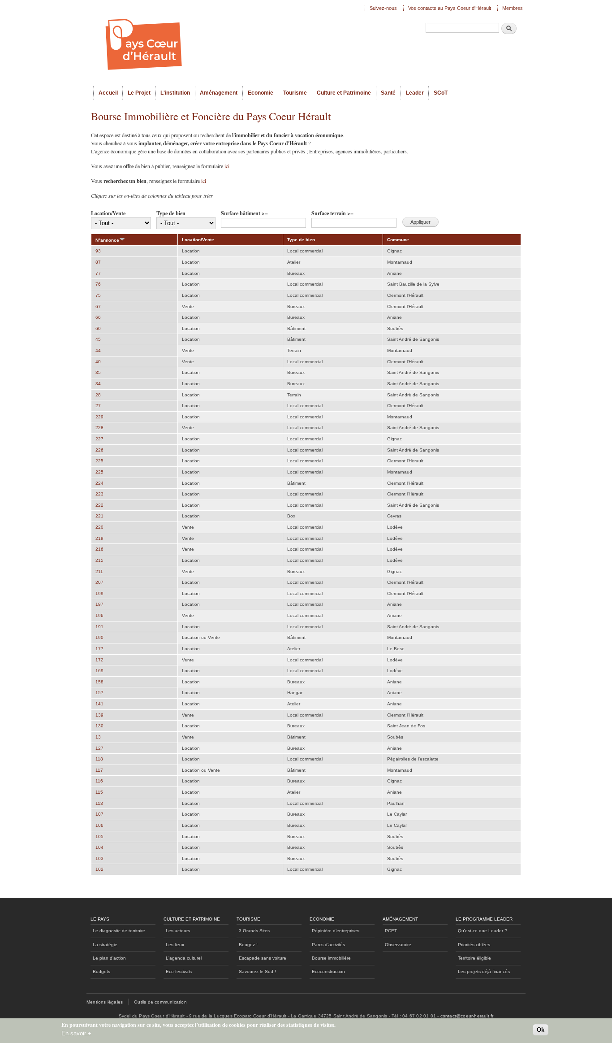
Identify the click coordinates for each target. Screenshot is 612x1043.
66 (98, 317)
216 (99, 549)
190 (99, 637)
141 (99, 703)
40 (98, 361)
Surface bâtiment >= (244, 213)
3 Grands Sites (254, 930)
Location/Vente (108, 213)
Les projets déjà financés (484, 971)
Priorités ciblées (474, 944)
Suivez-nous (383, 8)
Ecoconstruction (328, 971)
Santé (388, 93)
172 (99, 659)
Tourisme (295, 93)
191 (99, 626)
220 (99, 527)
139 (99, 715)
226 (99, 450)
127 (99, 748)
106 (99, 825)
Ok (540, 1030)
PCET (391, 930)
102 (99, 869)
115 (99, 792)
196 (99, 615)
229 (99, 416)
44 (98, 350)
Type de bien (170, 213)
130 (99, 725)
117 (99, 770)
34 (98, 383)
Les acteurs (178, 930)
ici (226, 165)
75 (98, 295)
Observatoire (398, 944)
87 (98, 262)
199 (99, 593)
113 (99, 803)
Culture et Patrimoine (344, 93)
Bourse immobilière (331, 958)
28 (98, 394)
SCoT (441, 93)
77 (98, 273)
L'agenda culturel (184, 958)
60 (98, 328)
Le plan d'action (109, 958)
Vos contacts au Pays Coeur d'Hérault (449, 8)
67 (98, 306)
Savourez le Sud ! (257, 971)
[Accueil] (225, 43)
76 (98, 284)
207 (99, 582)
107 (99, 814)
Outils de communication (160, 1002)
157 (99, 692)
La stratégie (105, 944)
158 (99, 681)
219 (99, 538)
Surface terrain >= (332, 213)
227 (99, 438)
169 (99, 670)
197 (99, 604)
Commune (398, 239)
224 (99, 483)
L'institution (175, 93)
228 (99, 427)
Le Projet (139, 93)
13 (98, 736)
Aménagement (218, 93)
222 (99, 505)
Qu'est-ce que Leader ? (482, 930)
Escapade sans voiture (262, 958)
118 (99, 758)
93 (98, 250)
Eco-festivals (179, 971)
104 (99, 847)
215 (99, 560)
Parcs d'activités (328, 944)
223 (99, 493)
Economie (260, 93)
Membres (512, 8)
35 (98, 372)
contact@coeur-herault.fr (467, 1015)
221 (99, 515)
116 (99, 780)
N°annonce (107, 240)
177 (99, 648)
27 (98, 405)
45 (98, 339)
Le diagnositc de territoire (119, 930)
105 (99, 836)
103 (99, 858)
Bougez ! (248, 944)
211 (99, 571)
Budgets (101, 971)
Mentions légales (104, 1002)
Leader (415, 93)
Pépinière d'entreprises (335, 930)
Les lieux (175, 944)
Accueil (108, 93)
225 (99, 460)
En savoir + (76, 1033)
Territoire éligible (474, 958)
